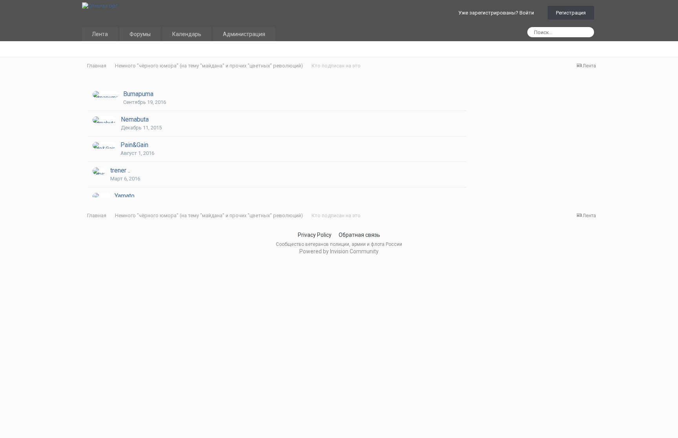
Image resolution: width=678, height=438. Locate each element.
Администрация (244, 34)
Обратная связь (359, 235)
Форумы (140, 34)
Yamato (125, 196)
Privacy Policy (315, 235)
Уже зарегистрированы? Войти (497, 13)
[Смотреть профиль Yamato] (101, 196)
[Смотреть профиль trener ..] (99, 170)
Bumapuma (138, 94)
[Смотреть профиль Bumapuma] (105, 94)
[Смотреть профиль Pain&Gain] (104, 145)
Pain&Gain (134, 145)
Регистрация (571, 13)
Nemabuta (135, 119)
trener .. (120, 170)
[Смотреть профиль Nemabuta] (104, 119)
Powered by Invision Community (339, 251)
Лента (100, 34)
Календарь (186, 34)
